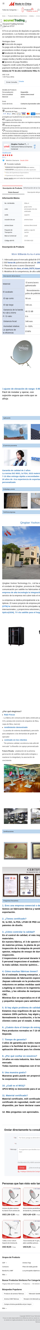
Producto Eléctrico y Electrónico (17, 16)
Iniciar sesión (8, 178)
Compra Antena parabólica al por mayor (18, 1304)
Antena (31, 16)
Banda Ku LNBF (7, 1271)
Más (4, 1308)
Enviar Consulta (11, 82)
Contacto (5, 1267)
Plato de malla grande (29, 1267)
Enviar (22, 1167)
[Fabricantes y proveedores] (20, 4)
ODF (3, 1263)
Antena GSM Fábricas (11, 1299)
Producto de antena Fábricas (14, 1294)
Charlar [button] (21, 81)
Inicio (3, 16)
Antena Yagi (26, 1263)
